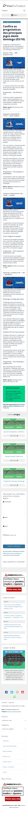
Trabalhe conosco (7, 761)
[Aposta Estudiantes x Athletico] (14, 423)
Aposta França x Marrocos (14, 456)
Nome (6, 517)
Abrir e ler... (13, 436)
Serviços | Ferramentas (8, 767)
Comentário (7, 502)
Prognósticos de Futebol (14, 22)
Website (10, 535)
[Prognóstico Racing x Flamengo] (14, 473)
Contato (5, 772)
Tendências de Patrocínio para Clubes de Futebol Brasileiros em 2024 (13, 626)
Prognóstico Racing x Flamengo (14, 481)
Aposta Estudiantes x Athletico (14, 432)
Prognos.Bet (6, 741)
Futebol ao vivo (6, 756)
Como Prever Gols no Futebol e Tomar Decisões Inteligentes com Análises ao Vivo (13, 606)
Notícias (5, 22)
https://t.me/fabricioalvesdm (14, 711)
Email (5, 526)
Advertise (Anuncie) (7, 751)
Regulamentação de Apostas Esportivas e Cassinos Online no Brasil (13, 637)
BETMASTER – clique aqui (13, 396)
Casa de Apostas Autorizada (9, 746)
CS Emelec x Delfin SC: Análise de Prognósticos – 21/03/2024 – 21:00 (13, 616)
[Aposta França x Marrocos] (14, 448)
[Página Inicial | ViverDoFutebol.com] (14, 5)
